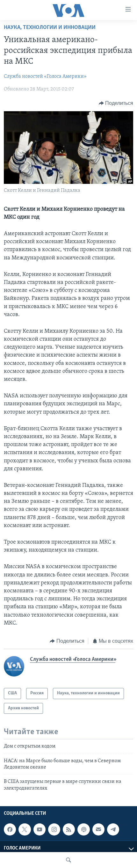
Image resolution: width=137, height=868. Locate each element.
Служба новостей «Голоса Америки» (45, 76)
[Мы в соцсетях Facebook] (10, 829)
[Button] (116, 103)
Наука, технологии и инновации (50, 28)
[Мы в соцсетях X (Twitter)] (24, 829)
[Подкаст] (83, 829)
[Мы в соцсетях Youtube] (39, 829)
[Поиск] (68, 860)
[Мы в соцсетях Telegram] (113, 829)
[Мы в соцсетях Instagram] (54, 829)
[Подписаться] (98, 829)
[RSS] (69, 829)
